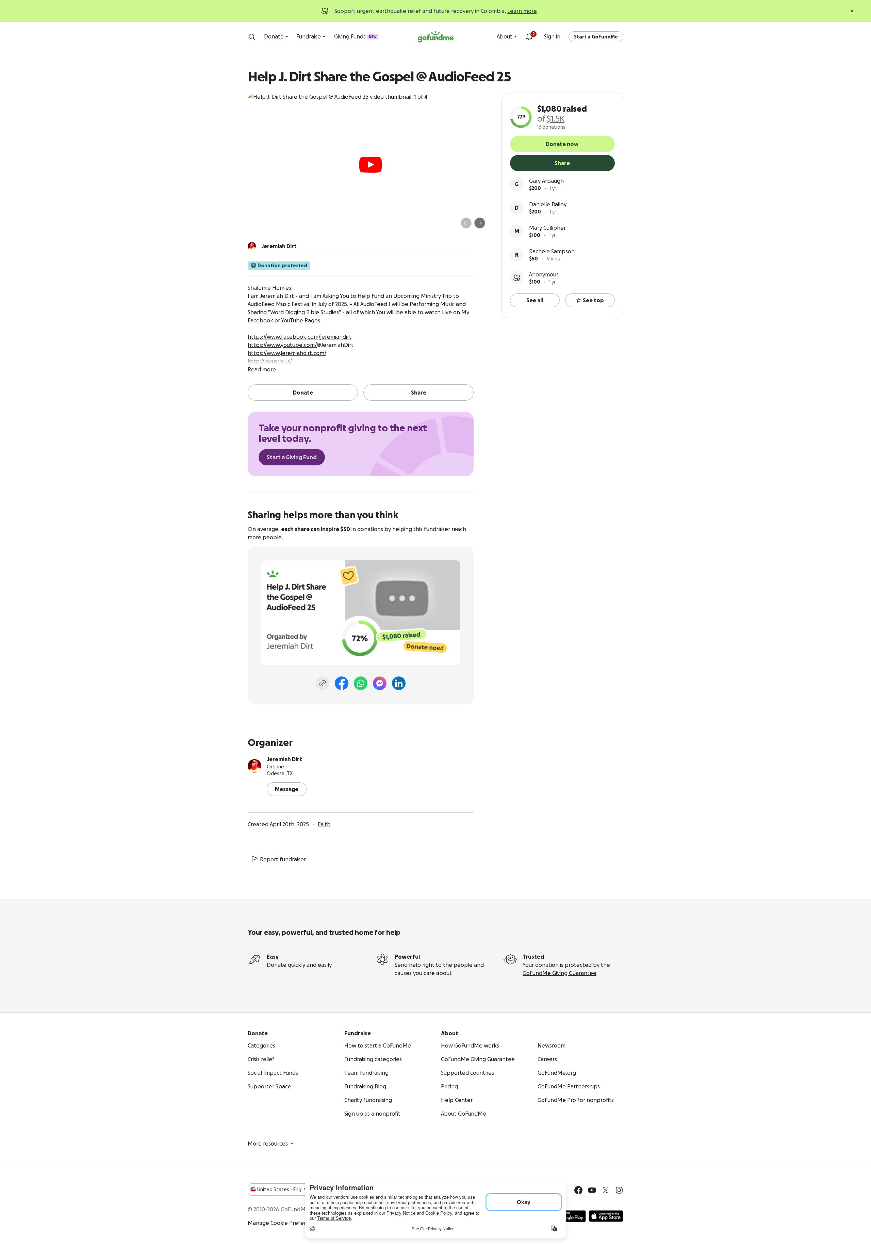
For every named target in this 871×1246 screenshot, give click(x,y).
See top (593, 300)
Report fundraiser (283, 859)
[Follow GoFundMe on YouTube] (592, 1190)
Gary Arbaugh (546, 181)
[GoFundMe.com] (436, 37)
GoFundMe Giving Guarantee (559, 973)
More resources (268, 1143)
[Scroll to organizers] (252, 246)
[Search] (252, 37)
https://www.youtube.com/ (282, 345)
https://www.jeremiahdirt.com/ (287, 353)
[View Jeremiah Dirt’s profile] (254, 766)
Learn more (522, 11)
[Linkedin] (399, 683)
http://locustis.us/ (270, 361)
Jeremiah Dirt (284, 759)
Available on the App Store (606, 1216)
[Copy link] (322, 683)
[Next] (479, 223)
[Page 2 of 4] (266, 226)
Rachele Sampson (552, 251)
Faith (324, 824)
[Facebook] (341, 683)
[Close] (852, 10)
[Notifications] (529, 37)
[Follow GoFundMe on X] (605, 1190)
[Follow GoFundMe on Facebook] (578, 1190)
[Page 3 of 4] (271, 226)
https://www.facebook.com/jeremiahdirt (299, 337)
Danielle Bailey (547, 204)
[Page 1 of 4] (260, 226)
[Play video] (370, 164)
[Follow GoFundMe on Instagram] (619, 1190)
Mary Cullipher (547, 228)
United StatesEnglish (283, 1189)
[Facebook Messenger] (380, 683)
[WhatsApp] (360, 683)
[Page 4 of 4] (276, 226)
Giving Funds (355, 36)
